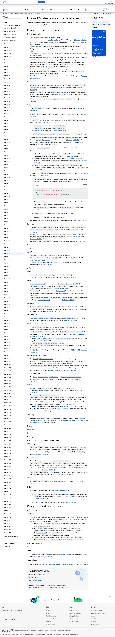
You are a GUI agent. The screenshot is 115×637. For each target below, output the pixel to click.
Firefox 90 (7, 333)
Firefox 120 (7, 428)
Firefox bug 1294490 (61, 490)
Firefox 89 (7, 329)
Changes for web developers (100, 22)
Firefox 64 (7, 250)
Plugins (30, 433)
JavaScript (31, 252)
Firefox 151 (7, 526)
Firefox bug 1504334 (64, 255)
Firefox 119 (7, 425)
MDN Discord (73, 619)
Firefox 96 (7, 352)
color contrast (37, 46)
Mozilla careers (50, 616)
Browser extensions (9, 543)
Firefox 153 (7, 533)
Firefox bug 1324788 (42, 361)
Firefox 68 (7, 263)
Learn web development (98, 613)
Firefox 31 (7, 145)
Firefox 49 (7, 202)
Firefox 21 (7, 114)
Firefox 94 (7, 345)
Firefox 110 (7, 396)
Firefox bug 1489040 (56, 361)
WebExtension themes (63, 554)
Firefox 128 (7, 453)
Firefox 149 (7, 520)
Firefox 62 (7, 244)
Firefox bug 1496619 (73, 140)
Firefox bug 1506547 (36, 239)
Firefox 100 (7, 364)
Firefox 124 (7, 441)
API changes (32, 510)
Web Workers (62, 284)
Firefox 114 (7, 409)
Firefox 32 (7, 148)
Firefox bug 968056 (72, 406)
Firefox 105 (7, 380)
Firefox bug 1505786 (79, 134)
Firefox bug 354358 (53, 311)
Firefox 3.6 (7, 56)
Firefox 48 (7, 199)
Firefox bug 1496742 (37, 55)
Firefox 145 (7, 507)
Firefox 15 (7, 95)
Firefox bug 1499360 (65, 474)
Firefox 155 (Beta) (9, 31)
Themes (6, 546)
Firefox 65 (7, 253)
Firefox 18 (7, 104)
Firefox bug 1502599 (61, 288)
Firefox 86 (7, 320)
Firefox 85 (7, 317)
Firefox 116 (7, 415)
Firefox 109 (7, 393)
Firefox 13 (7, 88)
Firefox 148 (7, 517)
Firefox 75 (7, 285)
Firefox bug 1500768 (68, 300)
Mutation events (35, 388)
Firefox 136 (7, 479)
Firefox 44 (7, 187)
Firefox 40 (7, 174)
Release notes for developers (12, 25)
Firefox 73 (7, 279)
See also (95, 27)
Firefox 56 (7, 225)
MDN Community (74, 610)
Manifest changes (35, 543)
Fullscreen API (60, 291)
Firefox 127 (7, 450)
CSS (29, 105)
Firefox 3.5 (7, 53)
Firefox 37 (7, 164)
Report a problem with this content (55, 587)
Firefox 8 (7, 72)
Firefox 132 (7, 466)
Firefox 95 (7, 349)
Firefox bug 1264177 (43, 341)
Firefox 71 (7, 272)
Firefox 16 (7, 98)
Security (30, 414)
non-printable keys (60, 406)
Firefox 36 (7, 161)
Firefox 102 (7, 371)
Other (29, 487)
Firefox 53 (7, 215)
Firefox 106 (7, 383)
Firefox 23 (7, 120)
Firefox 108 (7, 390)
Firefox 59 (7, 234)
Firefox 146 (7, 510)
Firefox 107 (7, 387)
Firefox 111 (7, 399)
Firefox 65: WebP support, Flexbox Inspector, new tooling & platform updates (64, 564)
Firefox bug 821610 (80, 40)
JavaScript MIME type (78, 334)
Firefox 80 (7, 301)
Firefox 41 (7, 177)
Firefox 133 (7, 469)
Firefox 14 (7, 91)
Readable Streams (35, 275)
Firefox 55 (7, 222)
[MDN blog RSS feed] (15, 619)
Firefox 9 (7, 75)
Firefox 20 (7, 110)
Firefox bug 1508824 (69, 320)
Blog (86, 10)
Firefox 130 (7, 460)
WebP (39, 490)
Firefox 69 (7, 266)
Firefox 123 (7, 437)
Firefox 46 (7, 193)
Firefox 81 (7, 304)
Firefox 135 (7, 476)
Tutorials (93, 619)
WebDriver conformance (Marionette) (43, 440)
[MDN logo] (5, 607)
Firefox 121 (7, 431)
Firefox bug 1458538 (54, 370)
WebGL (35, 377)
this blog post (34, 521)
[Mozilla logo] (7, 630)
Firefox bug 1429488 (44, 556)
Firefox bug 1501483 (70, 156)
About (48, 610)
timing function (43, 140)
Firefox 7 (7, 69)
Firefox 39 (7, 171)
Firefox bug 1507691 (40, 499)
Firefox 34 (7, 155)
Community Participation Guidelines (60, 630)
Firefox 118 (7, 422)
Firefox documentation (10, 536)
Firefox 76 (7, 288)
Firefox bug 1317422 (44, 264)
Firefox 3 (7, 50)
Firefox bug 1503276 (55, 329)
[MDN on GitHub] (3, 619)
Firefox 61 (7, 241)
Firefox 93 (7, 342)
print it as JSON (78, 42)
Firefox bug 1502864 (42, 454)
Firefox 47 (7, 196)
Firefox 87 (7, 323)
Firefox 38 (7, 168)
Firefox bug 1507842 (60, 94)
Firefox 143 (7, 501)
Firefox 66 (7, 256)
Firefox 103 (7, 374)
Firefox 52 (7, 212)
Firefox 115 (7, 412)
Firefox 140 (7, 491)
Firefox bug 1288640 (67, 404)
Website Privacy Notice (21, 630)
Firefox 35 (7, 158)
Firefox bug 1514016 (67, 370)
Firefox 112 (7, 403)
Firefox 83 (7, 310)
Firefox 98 (7, 358)
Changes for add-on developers (101, 24)
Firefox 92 (7, 339)
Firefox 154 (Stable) (10, 28)
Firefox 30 (7, 142)
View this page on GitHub (36, 587)
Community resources (75, 613)
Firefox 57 (7, 228)
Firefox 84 (7, 314)
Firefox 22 (7, 117)
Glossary (93, 621)
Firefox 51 (7, 209)
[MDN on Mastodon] (12, 619)
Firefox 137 (7, 482)
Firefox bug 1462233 (79, 220)
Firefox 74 (7, 282)
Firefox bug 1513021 (68, 277)
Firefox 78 (7, 295)
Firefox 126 (7, 447)
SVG (29, 245)
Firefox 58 (7, 231)
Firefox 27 (7, 133)
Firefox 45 (7, 190)
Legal (45, 630)
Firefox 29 (7, 139)
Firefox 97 (7, 355)
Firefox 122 (7, 434)
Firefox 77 (7, 291)
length (49, 258)
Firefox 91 (7, 336)
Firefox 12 (7, 85)
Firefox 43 (7, 183)
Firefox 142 (7, 498)
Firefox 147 (7, 514)
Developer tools (34, 34)
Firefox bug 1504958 (72, 284)
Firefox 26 (7, 129)
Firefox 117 (7, 418)
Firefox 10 (7, 79)
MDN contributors (61, 585)
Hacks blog (94, 624)
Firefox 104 (7, 377)
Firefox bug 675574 (75, 307)
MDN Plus (49, 621)
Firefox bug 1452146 (70, 502)
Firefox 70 (7, 269)
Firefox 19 (7, 107)
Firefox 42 (7, 180)
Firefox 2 (6, 47)
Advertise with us (51, 619)
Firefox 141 (7, 495)
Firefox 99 (7, 361)
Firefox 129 (7, 457)
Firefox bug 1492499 (54, 465)
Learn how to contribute (35, 580)
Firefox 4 (7, 60)
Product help (50, 624)
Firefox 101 (7, 368)
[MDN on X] (9, 619)
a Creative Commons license (70, 634)
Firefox (4, 22)
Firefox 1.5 (7, 44)
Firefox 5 (6, 63)
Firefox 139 (7, 488)
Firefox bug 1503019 (73, 399)
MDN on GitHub (73, 621)
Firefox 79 (7, 298)
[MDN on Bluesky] (6, 619)
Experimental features (10, 37)
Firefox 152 (7, 530)
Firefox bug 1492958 (74, 236)
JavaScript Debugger (54, 40)
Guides (93, 616)
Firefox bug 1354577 (37, 336)
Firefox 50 (7, 206)
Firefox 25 (7, 126)
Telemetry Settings (36, 630)
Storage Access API (39, 277)
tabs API (35, 517)
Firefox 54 (7, 218)
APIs (29, 268)
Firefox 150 (7, 523)
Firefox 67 (7, 260)
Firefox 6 (7, 66)
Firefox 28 (7, 136)
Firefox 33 (7, 152)
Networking (32, 426)
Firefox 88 (7, 326)
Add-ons (5, 540)
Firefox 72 (7, 276)
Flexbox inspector (38, 38)
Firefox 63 (7, 247)
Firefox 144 (7, 504)
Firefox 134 (7, 472)
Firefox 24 (7, 123)
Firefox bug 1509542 (37, 260)
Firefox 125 (7, 444)
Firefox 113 (7, 406)
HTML (29, 81)
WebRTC (35, 359)
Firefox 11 (7, 82)
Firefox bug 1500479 (74, 519)
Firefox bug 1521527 (48, 470)
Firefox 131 (7, 463)
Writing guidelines (74, 616)
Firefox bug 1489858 (67, 388)
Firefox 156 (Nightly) (10, 34)
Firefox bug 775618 (48, 122)
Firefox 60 (7, 237)
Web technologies (96, 610)
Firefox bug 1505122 (65, 275)
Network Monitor (49, 53)
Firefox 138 (7, 485)
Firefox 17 (7, 101)
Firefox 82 (7, 307)
